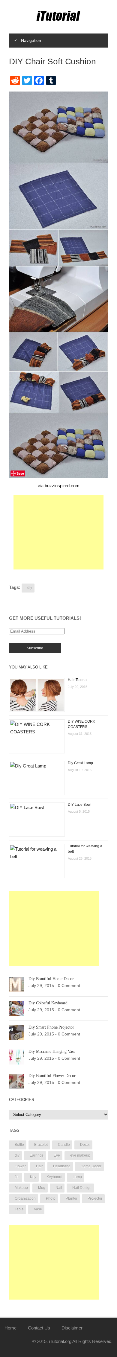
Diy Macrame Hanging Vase (51, 1051)
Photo (51, 1198)
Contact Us (39, 1327)
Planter (71, 1198)
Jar (17, 1177)
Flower (20, 1166)
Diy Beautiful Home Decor (51, 979)
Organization (25, 1198)
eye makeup (80, 1155)
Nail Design (82, 1188)
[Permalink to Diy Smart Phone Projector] (16, 1032)
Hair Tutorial (78, 680)
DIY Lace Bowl (80, 804)
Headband (61, 1166)
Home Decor (91, 1166)
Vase (38, 1209)
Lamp (77, 1177)
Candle (64, 1145)
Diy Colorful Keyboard (48, 1003)
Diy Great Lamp (80, 763)
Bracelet (41, 1145)
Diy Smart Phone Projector (51, 1027)
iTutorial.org (60, 1341)
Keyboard (54, 1177)
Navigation (31, 40)
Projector (95, 1198)
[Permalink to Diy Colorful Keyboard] (16, 1008)
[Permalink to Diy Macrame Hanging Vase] (16, 1056)
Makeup (21, 1188)
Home (10, 1327)
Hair (39, 1166)
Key (33, 1177)
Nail (59, 1188)
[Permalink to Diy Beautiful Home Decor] (16, 983)
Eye (57, 1155)
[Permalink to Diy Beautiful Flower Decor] (16, 1080)
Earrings (37, 1155)
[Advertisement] (59, 532)
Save (20, 473)
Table (19, 1209)
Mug (41, 1188)
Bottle (19, 1145)
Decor (85, 1145)
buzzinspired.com (62, 485)
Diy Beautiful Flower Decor (51, 1075)
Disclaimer (72, 1327)
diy (29, 588)
